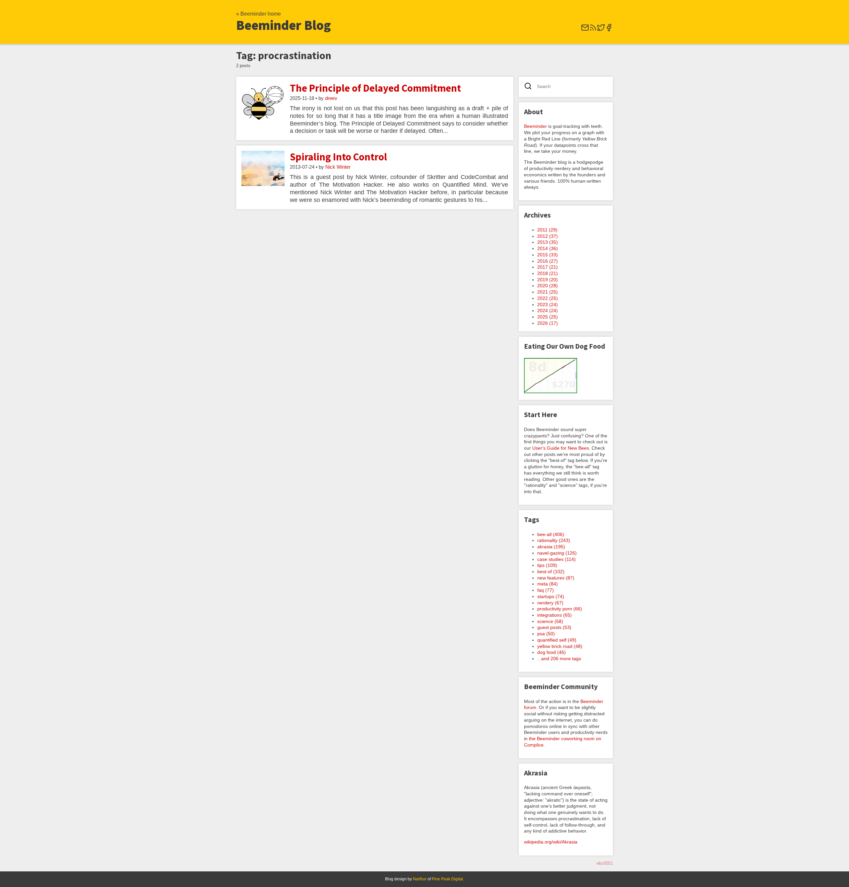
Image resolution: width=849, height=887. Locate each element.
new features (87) (555, 577)
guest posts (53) (554, 627)
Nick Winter (338, 167)
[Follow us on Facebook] (609, 30)
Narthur (419, 879)
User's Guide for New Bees (560, 448)
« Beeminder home (258, 14)
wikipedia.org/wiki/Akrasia (550, 841)
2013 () (547, 242)
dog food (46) (551, 652)
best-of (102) (550, 571)
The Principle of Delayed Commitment (375, 88)
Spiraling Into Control (338, 156)
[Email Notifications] (585, 30)
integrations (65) (554, 615)
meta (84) (547, 583)
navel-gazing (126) (557, 553)
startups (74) (550, 596)
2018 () (547, 273)
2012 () (547, 236)
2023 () (547, 304)
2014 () (547, 248)
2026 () (547, 323)
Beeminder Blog (283, 25)
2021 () (547, 292)
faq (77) (545, 590)
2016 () (547, 261)
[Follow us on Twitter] (601, 30)
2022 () (547, 298)
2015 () (547, 254)
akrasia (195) (551, 546)
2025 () (547, 316)
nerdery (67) (550, 602)
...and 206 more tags (559, 658)
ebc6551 (605, 863)
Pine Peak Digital (447, 879)
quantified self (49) (556, 640)
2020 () (547, 285)
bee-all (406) (550, 534)
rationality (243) (553, 540)
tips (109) (547, 565)
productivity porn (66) (559, 608)
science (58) (550, 621)
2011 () (547, 229)
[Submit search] (530, 87)
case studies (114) (556, 559)
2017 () (547, 267)
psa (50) (546, 633)
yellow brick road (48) (559, 646)
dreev (331, 98)
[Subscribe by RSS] (593, 30)
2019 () (547, 279)
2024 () (547, 310)
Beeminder (535, 126)
